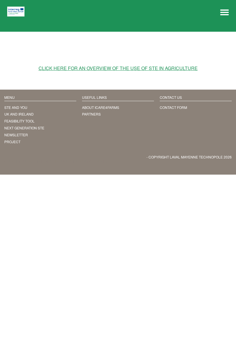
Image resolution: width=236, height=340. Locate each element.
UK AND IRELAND (19, 114)
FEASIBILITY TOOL (19, 120)
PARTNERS (91, 114)
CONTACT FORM (173, 107)
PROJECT (12, 141)
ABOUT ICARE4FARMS (100, 107)
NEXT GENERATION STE (24, 127)
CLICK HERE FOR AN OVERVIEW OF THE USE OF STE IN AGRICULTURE (118, 68)
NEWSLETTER (16, 134)
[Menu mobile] (224, 11)
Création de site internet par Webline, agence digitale (57, 160)
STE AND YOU (15, 107)
